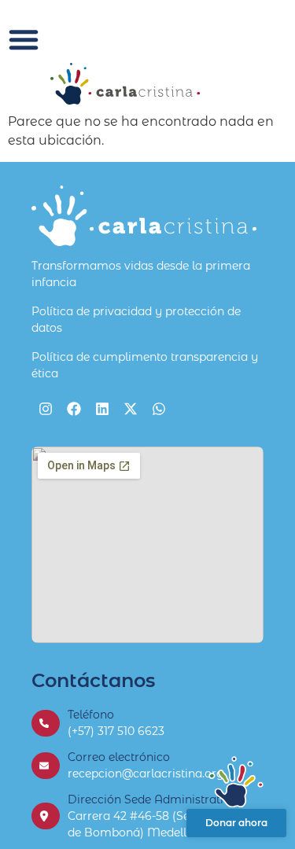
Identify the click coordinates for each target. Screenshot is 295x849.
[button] (23, 39)
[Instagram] (45, 409)
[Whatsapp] (159, 409)
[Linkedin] (102, 409)
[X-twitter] (130, 409)
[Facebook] (74, 409)
